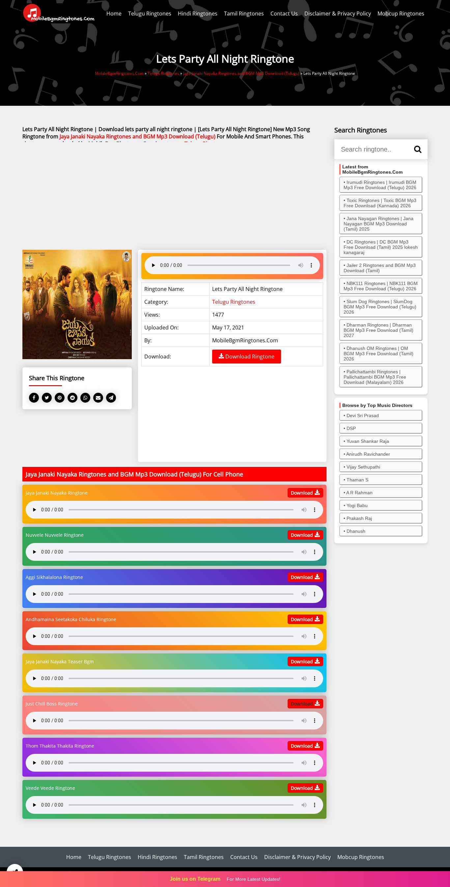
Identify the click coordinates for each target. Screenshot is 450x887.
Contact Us (284, 13)
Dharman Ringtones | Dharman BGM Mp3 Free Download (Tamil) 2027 (378, 330)
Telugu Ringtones (149, 13)
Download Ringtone (249, 356)
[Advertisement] (174, 196)
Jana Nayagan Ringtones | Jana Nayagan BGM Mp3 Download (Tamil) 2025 (378, 224)
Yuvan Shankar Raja (368, 441)
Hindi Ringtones (197, 13)
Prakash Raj (359, 518)
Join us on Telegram (195, 879)
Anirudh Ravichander (368, 454)
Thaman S (357, 479)
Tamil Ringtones (244, 13)
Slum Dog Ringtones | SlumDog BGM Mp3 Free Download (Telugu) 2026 (380, 307)
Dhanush (356, 531)
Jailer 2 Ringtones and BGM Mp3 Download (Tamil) (380, 268)
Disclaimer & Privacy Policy (337, 13)
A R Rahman (359, 492)
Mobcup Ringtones (401, 13)
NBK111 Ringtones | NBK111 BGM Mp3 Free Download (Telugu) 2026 (381, 286)
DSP (351, 428)
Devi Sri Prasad (363, 415)
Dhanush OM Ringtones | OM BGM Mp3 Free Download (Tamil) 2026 (378, 353)
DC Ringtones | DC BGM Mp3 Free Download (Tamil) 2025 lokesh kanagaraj (381, 247)
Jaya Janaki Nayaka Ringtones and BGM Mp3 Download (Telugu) (137, 136)
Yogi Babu (357, 505)
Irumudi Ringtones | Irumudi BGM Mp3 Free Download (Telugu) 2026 (380, 185)
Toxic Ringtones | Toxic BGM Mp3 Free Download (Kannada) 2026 (380, 203)
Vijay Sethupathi (363, 467)
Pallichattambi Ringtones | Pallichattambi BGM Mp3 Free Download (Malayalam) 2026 (375, 377)
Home (114, 13)
